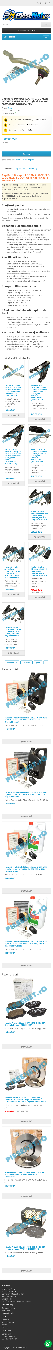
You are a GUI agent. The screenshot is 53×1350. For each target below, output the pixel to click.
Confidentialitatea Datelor (13, 1294)
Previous (3, 662)
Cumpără (26, 154)
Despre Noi (7, 1299)
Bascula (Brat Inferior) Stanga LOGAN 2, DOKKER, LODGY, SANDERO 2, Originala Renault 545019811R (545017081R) (39, 392)
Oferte (5, 1327)
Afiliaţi (4, 1324)
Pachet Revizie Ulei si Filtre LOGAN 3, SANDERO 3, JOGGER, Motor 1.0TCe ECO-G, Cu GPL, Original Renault (25, 719)
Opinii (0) (33, 168)
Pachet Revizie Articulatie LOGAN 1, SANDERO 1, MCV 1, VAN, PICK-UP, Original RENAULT (13, 631)
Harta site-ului (8, 1313)
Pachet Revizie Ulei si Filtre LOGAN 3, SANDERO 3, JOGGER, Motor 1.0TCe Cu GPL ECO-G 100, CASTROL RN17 (25, 869)
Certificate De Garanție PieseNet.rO (17, 1301)
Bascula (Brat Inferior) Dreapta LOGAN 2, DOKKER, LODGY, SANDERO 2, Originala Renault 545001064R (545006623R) (12, 456)
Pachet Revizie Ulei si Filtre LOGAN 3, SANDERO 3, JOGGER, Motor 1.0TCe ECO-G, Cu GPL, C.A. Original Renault (25, 794)
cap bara (26, 662)
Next (49, 662)
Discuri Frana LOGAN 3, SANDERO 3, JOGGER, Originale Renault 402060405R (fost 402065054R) (24, 1174)
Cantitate (5, 143)
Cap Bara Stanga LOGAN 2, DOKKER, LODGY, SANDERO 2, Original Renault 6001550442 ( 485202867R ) (12, 390)
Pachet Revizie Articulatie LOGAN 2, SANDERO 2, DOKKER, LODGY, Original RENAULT (39, 515)
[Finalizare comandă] (49, 3)
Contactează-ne (8, 1308)
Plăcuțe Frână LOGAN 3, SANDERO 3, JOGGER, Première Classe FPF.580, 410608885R (24, 1248)
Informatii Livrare (9, 1291)
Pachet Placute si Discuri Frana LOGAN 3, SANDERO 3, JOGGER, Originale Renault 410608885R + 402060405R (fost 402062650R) (25, 1099)
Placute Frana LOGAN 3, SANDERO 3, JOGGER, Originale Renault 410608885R (24, 1024)
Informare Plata (8, 1289)
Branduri (5, 1319)
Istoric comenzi (8, 1336)
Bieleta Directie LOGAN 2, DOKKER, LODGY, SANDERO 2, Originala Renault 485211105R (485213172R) (39, 455)
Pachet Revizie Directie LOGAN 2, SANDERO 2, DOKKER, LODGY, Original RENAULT (39, 571)
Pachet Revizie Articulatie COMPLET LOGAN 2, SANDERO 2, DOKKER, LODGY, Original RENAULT (12, 572)
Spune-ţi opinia (28, 159)
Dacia (10, 108)
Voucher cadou (8, 1322)
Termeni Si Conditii (10, 1296)
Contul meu (6, 1334)
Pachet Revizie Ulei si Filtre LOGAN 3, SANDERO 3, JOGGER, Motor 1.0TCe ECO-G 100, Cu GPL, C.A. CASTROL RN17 (25, 943)
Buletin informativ (9, 1338)
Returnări (6, 1310)
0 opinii (17, 159)
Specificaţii (20, 168)
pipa (38, 662)
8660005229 (12, 662)
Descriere (8, 168)
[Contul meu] (41, 3)
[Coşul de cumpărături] (45, 3)
